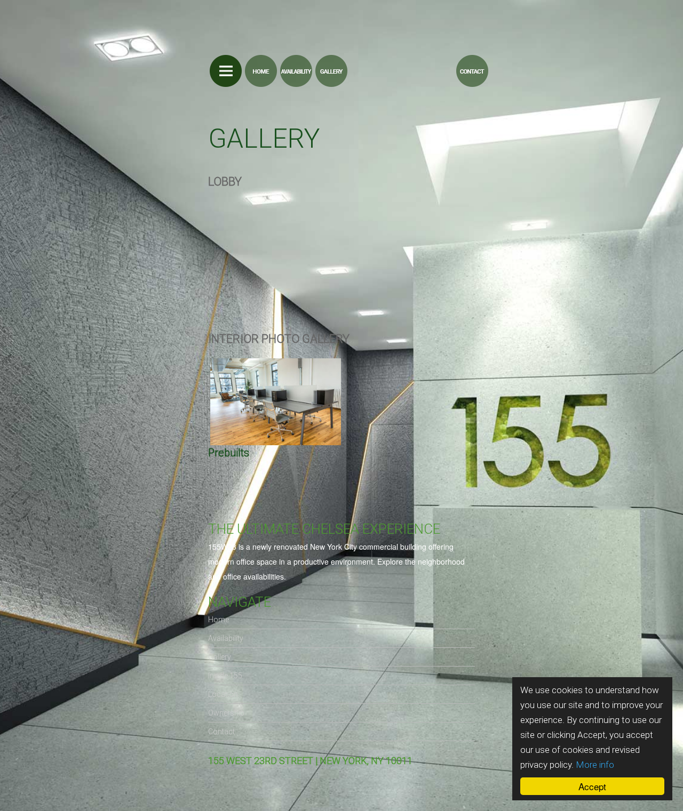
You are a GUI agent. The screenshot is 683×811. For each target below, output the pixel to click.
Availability (225, 638)
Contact (221, 731)
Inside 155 (225, 675)
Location (223, 694)
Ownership (226, 713)
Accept (592, 786)
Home (218, 619)
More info (595, 764)
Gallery (219, 657)
